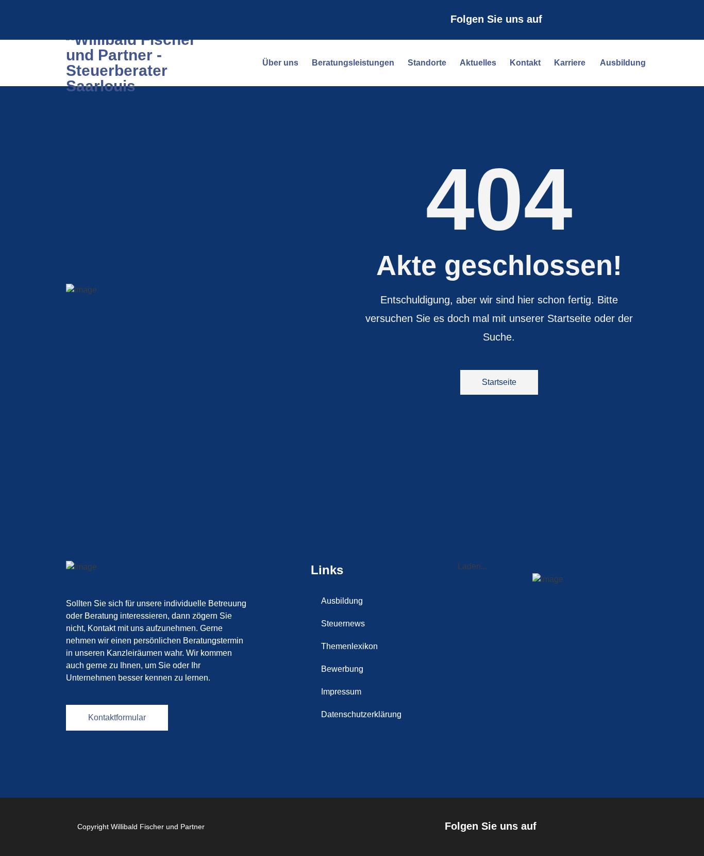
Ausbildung (623, 62)
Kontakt (525, 62)
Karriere (569, 62)
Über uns (280, 62)
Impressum (341, 691)
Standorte (427, 62)
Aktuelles (478, 62)
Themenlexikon (349, 646)
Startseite (499, 382)
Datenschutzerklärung (361, 714)
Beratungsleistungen (353, 62)
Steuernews (343, 623)
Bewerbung (342, 669)
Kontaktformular (117, 717)
